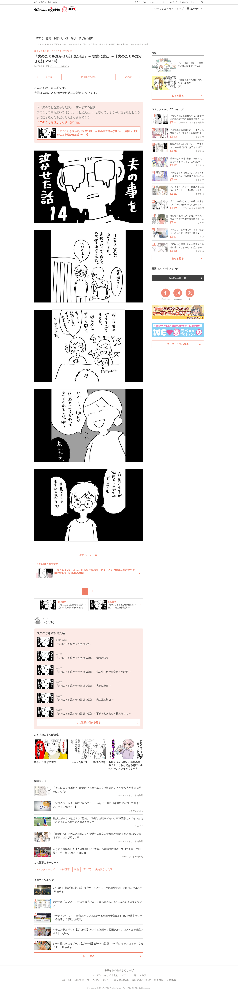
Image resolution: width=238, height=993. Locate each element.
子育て (137, 2)
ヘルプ (142, 975)
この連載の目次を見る (88, 722)
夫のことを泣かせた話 (61, 51)
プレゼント (186, 2)
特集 (154, 53)
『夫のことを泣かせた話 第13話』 (59, 122)
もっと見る (88, 956)
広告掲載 (171, 980)
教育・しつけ (61, 38)
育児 (48, 38)
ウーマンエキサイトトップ (169, 8)
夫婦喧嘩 (65, 869)
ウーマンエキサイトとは (105, 975)
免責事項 (159, 980)
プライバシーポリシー (99, 980)
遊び (73, 38)
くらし (145, 2)
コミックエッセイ (45, 869)
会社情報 (67, 980)
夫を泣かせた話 (103, 869)
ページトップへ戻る (178, 344)
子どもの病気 (86, 38)
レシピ (152, 2)
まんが (171, 2)
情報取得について (141, 980)
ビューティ (161, 2)
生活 (76, 869)
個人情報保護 (121, 980)
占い (177, 2)
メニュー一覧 (198, 2)
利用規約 (79, 980)
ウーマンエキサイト (59, 66)
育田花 (87, 869)
